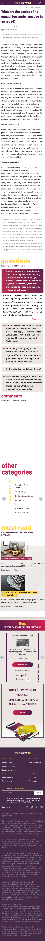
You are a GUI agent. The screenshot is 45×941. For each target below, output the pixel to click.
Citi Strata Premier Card (22, 635)
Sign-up (38, 793)
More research (19, 606)
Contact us (33, 781)
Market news (7, 762)
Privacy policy (7, 777)
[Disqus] (22, 431)
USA (6, 807)
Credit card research (9, 766)
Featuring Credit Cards (22, 486)
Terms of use (7, 781)
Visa (17, 504)
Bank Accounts (21, 512)
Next (41, 499)
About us (32, 777)
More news (18, 570)
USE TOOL (22, 713)
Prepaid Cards (21, 492)
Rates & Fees (23, 658)
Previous (4, 499)
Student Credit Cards (24, 496)
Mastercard (20, 500)
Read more (37, 319)
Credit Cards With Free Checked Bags (16, 559)
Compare (20, 679)
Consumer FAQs (8, 770)
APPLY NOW (22, 665)
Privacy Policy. (26, 802)
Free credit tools (35, 762)
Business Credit (22, 508)
